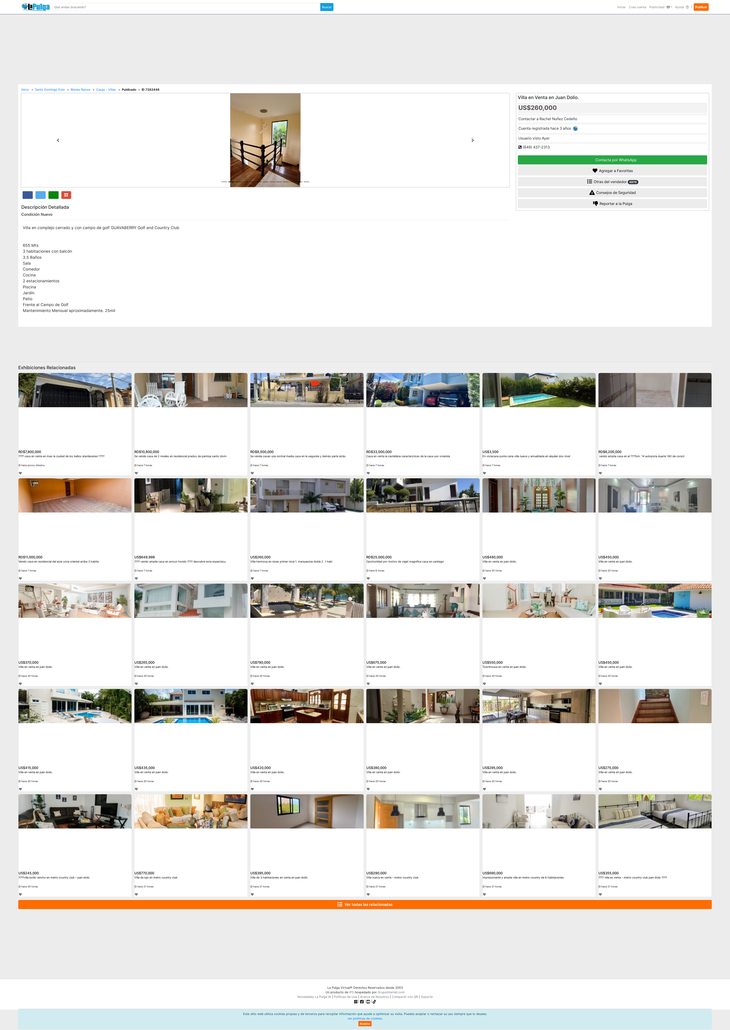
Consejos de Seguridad (615, 192)
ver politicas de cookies (365, 1018)
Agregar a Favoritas (615, 170)
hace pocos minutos (33, 465)
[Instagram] (356, 1001)
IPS (351, 992)
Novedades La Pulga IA (314, 997)
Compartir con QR (405, 997)
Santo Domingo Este (50, 89)
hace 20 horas (493, 570)
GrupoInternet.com (391, 992)
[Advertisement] (365, 47)
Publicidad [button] (657, 7)
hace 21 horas (145, 886)
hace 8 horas (376, 570)
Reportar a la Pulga (615, 203)
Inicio (25, 89)
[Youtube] (368, 1001)
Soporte (427, 997)
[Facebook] (362, 1001)
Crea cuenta (637, 7)
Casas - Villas (106, 89)
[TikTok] (374, 1001)
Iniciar (621, 7)
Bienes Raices (80, 89)
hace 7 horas (144, 465)
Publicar (701, 7)
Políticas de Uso (345, 997)
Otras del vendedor (615, 181)
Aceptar (365, 1023)
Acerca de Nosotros (374, 997)
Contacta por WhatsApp (615, 159)
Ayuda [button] (680, 7)
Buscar (327, 7)
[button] (57, 140)
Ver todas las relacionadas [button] (368, 904)
